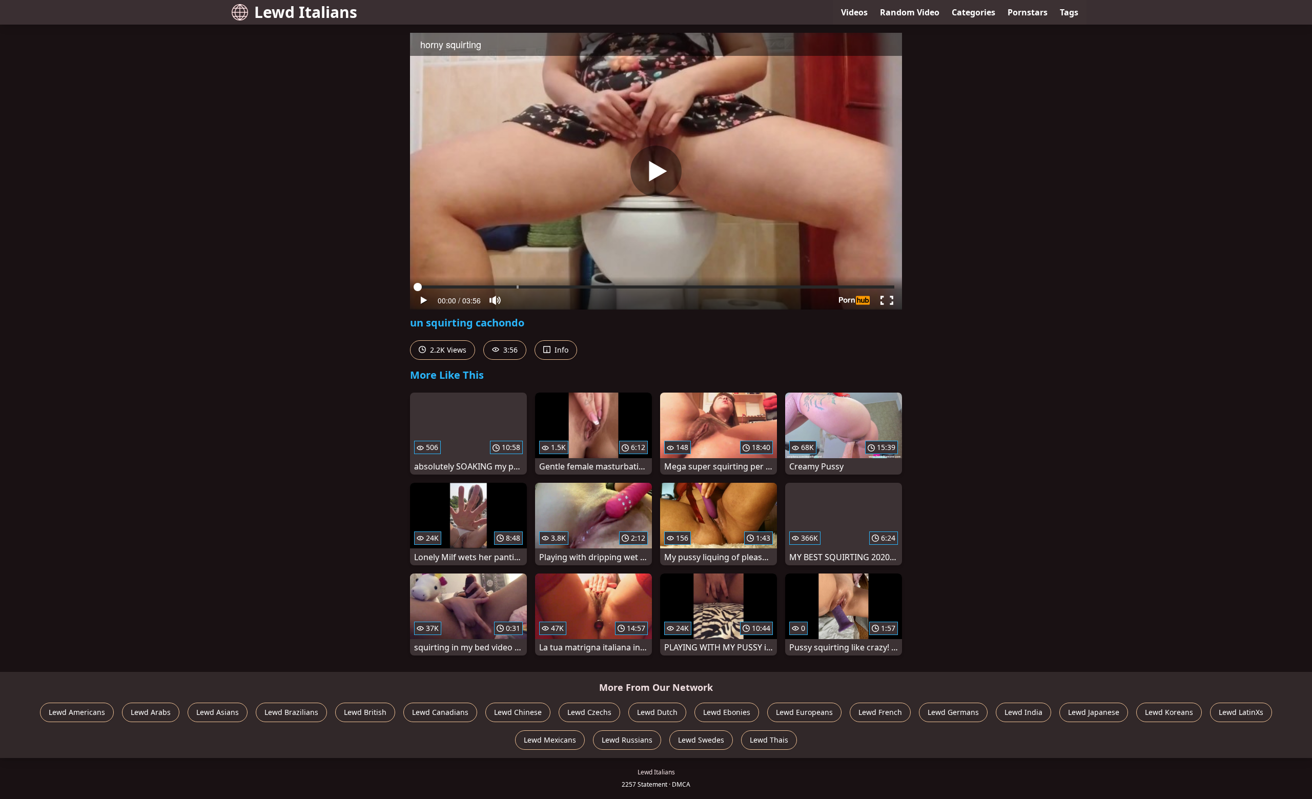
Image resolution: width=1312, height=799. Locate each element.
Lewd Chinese (518, 712)
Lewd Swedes (701, 740)
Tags (1069, 12)
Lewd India (1023, 712)
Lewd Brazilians (291, 712)
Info (560, 350)
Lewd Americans (77, 712)
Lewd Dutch (657, 712)
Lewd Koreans (1169, 712)
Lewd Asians (217, 712)
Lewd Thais (769, 740)
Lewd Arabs (151, 712)
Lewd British (365, 712)
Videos (854, 12)
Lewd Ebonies (726, 712)
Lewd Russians (627, 740)
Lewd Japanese (1093, 712)
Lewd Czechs (589, 712)
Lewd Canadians (440, 712)
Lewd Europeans (804, 712)
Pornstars (1028, 12)
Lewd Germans (953, 712)
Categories (973, 12)
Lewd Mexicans (550, 740)
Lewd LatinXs (1241, 712)
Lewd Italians (305, 12)
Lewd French (880, 712)
